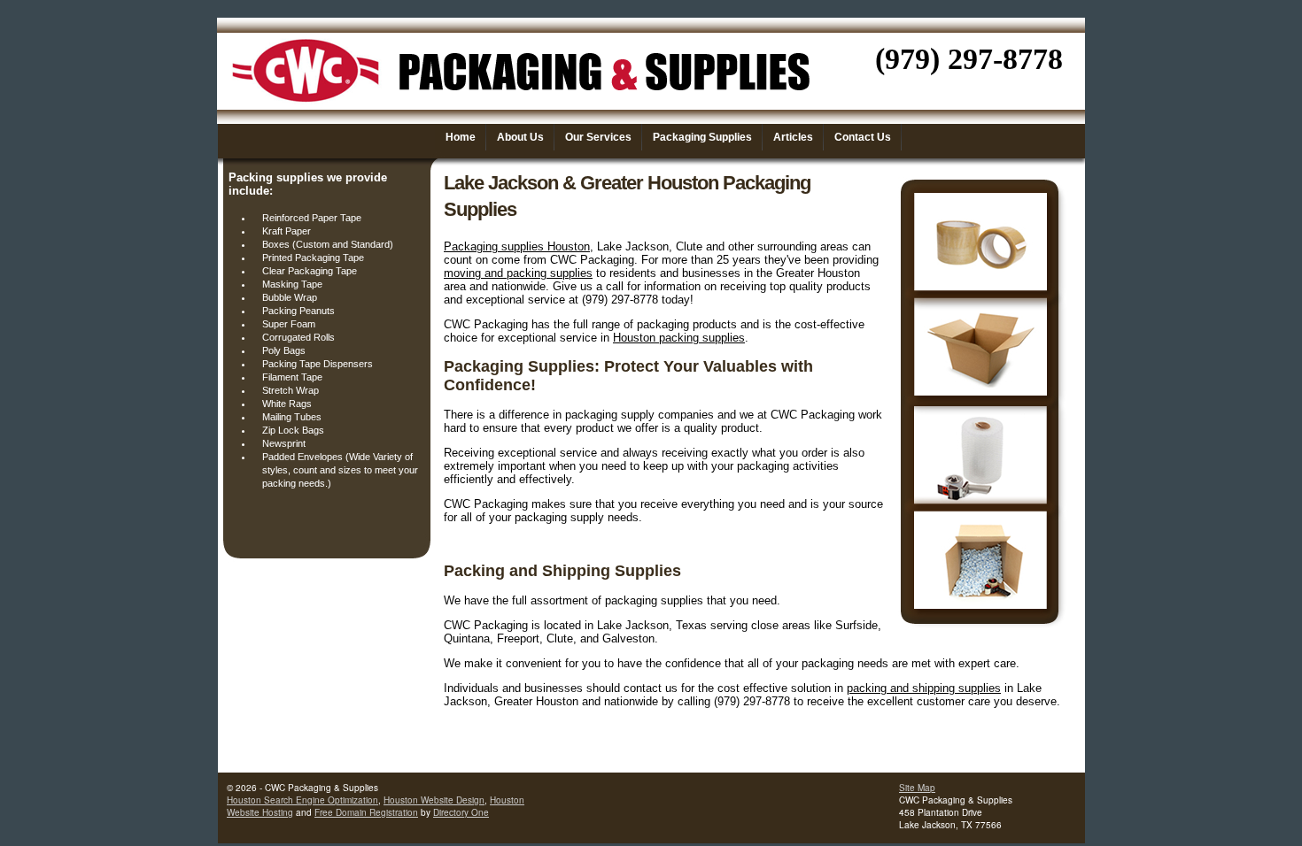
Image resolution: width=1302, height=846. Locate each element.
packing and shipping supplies (924, 688)
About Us (520, 137)
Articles (793, 137)
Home (461, 137)
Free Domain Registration (366, 812)
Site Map (917, 787)
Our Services (598, 137)
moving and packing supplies (518, 273)
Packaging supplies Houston (517, 246)
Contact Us (862, 137)
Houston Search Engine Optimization (302, 800)
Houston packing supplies (679, 337)
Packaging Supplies (702, 137)
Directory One (461, 812)
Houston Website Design (434, 800)
